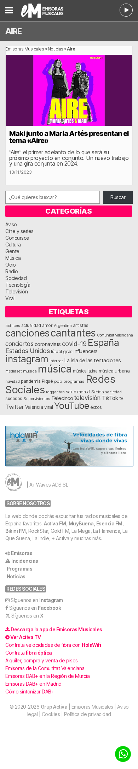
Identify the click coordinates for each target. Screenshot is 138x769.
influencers (86, 351)
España (103, 342)
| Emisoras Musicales (77, 707)
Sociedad (16, 278)
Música (13, 258)
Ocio (10, 265)
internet (56, 361)
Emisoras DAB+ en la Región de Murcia (47, 676)
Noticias (55, 49)
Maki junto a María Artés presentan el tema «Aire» (69, 137)
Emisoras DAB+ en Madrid (33, 684)
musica (30, 371)
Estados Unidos (27, 350)
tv (121, 398)
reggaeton (55, 391)
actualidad (31, 325)
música (54, 369)
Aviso (11, 224)
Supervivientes (36, 398)
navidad (12, 381)
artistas (80, 325)
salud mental (78, 391)
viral (48, 407)
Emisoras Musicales (24, 49)
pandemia (30, 381)
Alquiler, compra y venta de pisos (41, 660)
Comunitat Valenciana (115, 335)
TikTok (110, 398)
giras (68, 351)
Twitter (14, 406)
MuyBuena (81, 523)
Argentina (63, 325)
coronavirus (48, 344)
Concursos (17, 238)
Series (97, 391)
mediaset (13, 371)
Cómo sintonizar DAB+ (29, 691)
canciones (27, 333)
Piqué (47, 381)
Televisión (16, 291)
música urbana (114, 371)
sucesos (13, 398)
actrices (12, 325)
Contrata (28, 653)
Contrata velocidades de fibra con (53, 645)
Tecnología (17, 285)
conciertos (19, 343)
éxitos (96, 407)
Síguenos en (37, 600)
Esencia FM (109, 523)
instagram (26, 358)
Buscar (117, 197)
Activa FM (55, 523)
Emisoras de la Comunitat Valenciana (45, 668)
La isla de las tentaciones (92, 360)
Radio (11, 271)
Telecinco (62, 398)
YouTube (71, 405)
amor (47, 325)
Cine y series (19, 231)
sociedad (113, 391)
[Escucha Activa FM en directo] (126, 10)
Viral (10, 298)
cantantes (73, 333)
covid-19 (74, 343)
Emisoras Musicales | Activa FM (48, 11)
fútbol (56, 351)
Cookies (51, 714)
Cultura (13, 245)
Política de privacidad (87, 714)
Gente (12, 251)
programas (74, 381)
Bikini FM (15, 531)
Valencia (34, 407)
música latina (85, 371)
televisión (87, 397)
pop (58, 381)
